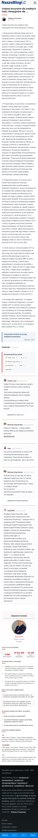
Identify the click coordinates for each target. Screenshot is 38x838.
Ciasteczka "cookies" (9, 827)
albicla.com (29, 786)
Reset (33, 835)
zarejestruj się (18, 334)
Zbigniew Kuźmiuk (14, 18)
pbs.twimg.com (9, 436)
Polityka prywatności (9, 830)
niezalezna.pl (23, 777)
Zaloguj (7, 334)
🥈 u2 (24, 357)
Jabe (22, 365)
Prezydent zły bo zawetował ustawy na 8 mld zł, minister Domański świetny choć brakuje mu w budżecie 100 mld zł (20, 683)
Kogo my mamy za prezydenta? (15, 716)
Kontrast (5, 835)
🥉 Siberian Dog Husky (13, 361)
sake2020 (9, 369)
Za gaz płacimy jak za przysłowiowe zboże (18, 725)
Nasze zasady (7, 824)
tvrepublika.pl (19, 786)
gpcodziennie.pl (7, 786)
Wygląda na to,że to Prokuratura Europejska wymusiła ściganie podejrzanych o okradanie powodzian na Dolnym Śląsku (19, 668)
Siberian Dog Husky (15, 425)
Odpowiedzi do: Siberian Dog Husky (17, 500)
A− (24, 835)
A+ (14, 835)
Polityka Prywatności (18, 812)
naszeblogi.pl (22, 783)
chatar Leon (12, 381)
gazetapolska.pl (7, 780)
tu (17, 796)
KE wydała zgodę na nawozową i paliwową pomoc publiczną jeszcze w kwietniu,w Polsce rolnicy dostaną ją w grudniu (19, 675)
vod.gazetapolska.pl (9, 783)
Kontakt (4, 820)
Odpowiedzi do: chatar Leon (15, 415)
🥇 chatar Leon (11, 357)
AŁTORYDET (10, 365)
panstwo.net (18, 780)
